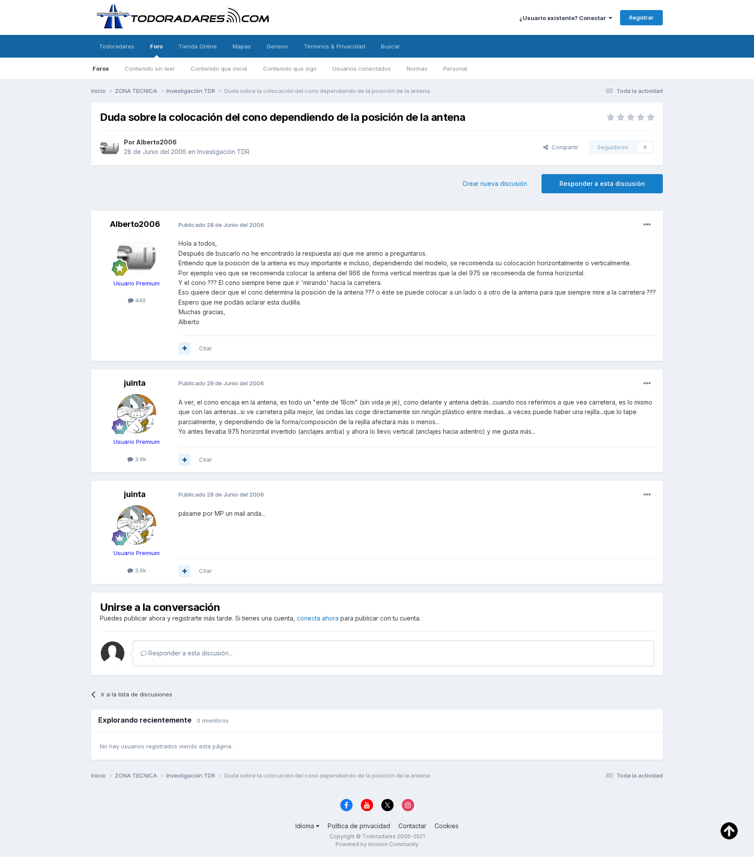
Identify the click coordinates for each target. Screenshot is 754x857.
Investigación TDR (223, 151)
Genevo (277, 46)
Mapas (242, 46)
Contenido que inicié (219, 68)
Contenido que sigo (290, 68)
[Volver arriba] (729, 830)
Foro (156, 46)
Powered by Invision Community (377, 844)
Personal (455, 68)
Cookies (447, 826)
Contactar (412, 826)
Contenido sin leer (150, 68)
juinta (135, 382)
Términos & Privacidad (334, 46)
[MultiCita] (184, 348)
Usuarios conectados (361, 68)
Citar (205, 348)
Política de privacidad (359, 826)
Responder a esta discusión (602, 183)
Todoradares (116, 46)
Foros (101, 68)
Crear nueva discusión (495, 183)
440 (140, 300)
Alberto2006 (156, 142)
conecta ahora (318, 618)
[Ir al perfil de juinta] (136, 413)
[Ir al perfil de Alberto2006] (109, 147)
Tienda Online (197, 46)
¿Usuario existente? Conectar (564, 17)
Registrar (641, 17)
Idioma (305, 826)
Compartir (563, 147)
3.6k (139, 459)
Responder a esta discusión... (190, 653)
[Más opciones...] (647, 224)
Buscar (390, 46)
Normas (417, 68)
